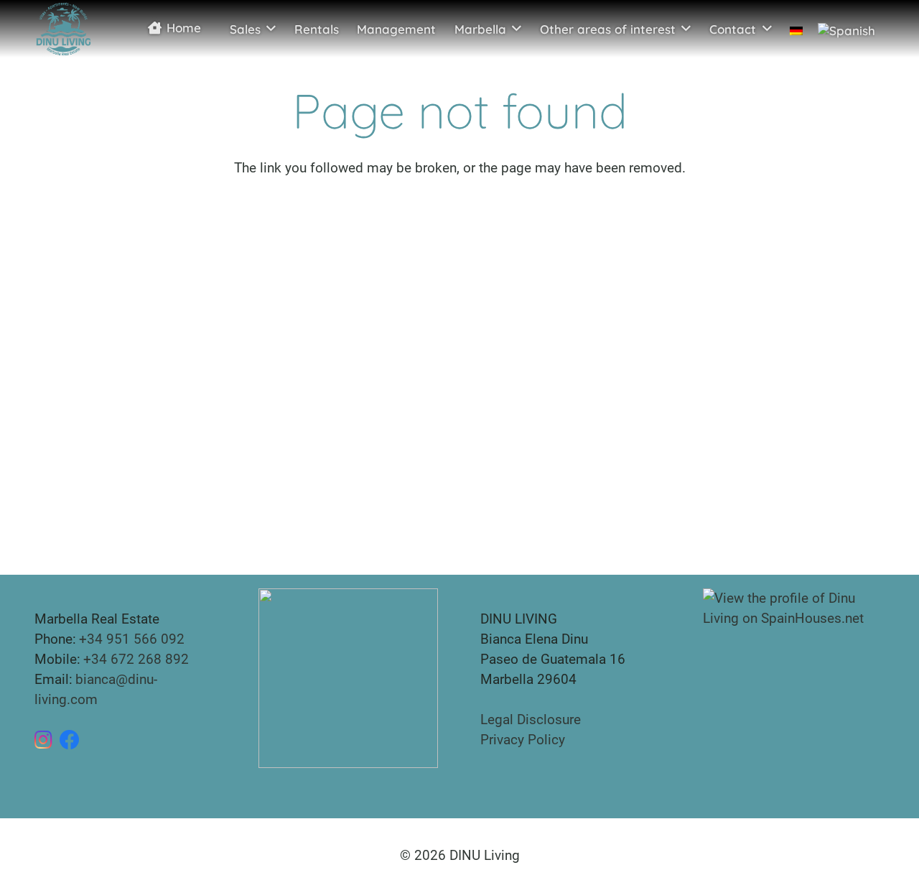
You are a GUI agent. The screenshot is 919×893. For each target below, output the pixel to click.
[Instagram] (43, 740)
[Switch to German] (796, 28)
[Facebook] (70, 740)
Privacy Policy (522, 739)
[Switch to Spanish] (849, 28)
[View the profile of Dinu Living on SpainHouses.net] (794, 607)
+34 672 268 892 (136, 659)
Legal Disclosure (530, 719)
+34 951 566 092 (132, 639)
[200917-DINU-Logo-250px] (63, 28)
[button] (271, 29)
